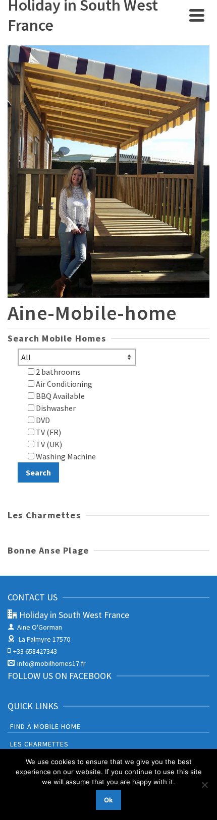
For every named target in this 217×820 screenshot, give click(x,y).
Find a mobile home (45, 726)
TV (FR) (47, 432)
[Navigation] (196, 15)
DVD (42, 420)
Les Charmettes (39, 743)
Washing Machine (65, 456)
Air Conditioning (63, 384)
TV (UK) (48, 444)
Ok (108, 800)
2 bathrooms (57, 372)
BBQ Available (59, 396)
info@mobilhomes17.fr (51, 663)
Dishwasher (55, 408)
